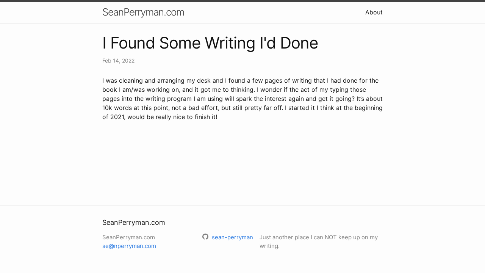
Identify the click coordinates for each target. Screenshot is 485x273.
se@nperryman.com (129, 245)
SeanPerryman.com (143, 12)
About (374, 12)
